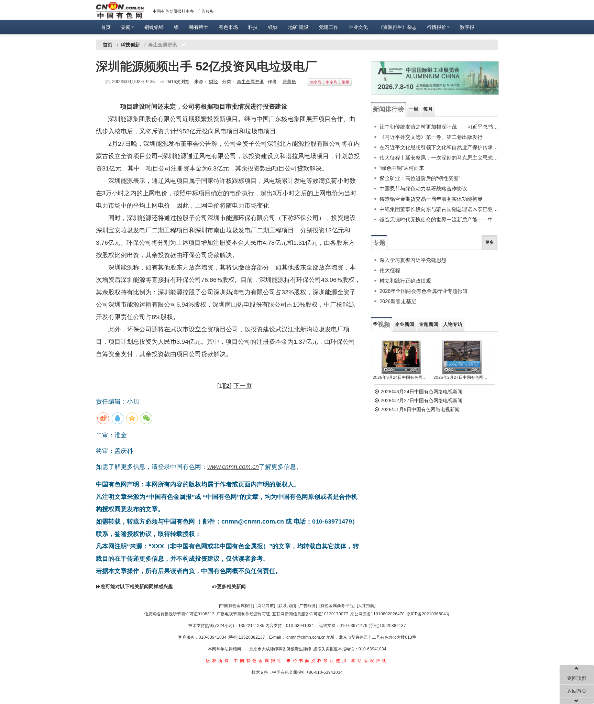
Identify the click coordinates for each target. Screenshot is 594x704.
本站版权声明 (369, 660)
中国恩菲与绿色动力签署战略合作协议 (423, 188)
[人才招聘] (366, 605)
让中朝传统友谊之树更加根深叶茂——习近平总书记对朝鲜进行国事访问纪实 (439, 127)
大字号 (315, 82)
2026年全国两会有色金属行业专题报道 (424, 291)
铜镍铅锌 (154, 27)
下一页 (242, 385)
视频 (384, 324)
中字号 (331, 82)
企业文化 (358, 27)
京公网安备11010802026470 (377, 614)
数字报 (467, 27)
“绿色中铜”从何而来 (402, 168)
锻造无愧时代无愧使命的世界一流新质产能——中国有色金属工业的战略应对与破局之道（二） (439, 219)
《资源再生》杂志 (397, 27)
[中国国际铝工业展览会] (435, 78)
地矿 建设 (298, 27)
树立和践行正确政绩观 (405, 281)
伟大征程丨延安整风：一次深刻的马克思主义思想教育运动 (439, 158)
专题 (379, 242)
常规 (345, 82)
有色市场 (228, 27)
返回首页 (576, 691)
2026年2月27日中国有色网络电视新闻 (462, 377)
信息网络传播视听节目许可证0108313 (179, 614)
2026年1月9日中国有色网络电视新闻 (419, 409)
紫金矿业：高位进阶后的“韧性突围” (420, 178)
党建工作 (328, 27)
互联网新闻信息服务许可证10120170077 (310, 614)
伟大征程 (390, 270)
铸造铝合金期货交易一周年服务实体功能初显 (431, 199)
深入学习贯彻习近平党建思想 (413, 260)
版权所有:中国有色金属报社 (244, 660)
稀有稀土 (198, 27)
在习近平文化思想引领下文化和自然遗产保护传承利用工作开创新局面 (439, 147)
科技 (253, 27)
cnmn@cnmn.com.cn (306, 637)
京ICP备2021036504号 (428, 614)
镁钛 (273, 27)
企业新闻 (404, 324)
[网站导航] (265, 605)
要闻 (126, 27)
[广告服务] (307, 605)
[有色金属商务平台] (336, 605)
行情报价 (436, 27)
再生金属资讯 (250, 81)
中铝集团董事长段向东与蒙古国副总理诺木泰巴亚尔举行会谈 (439, 209)
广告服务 (205, 11)
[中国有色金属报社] (236, 605)
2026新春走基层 (398, 301)
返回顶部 (576, 678)
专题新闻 (428, 324)
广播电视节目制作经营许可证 (243, 614)
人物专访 (452, 324)
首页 (106, 27)
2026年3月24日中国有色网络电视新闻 (401, 377)
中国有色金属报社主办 (173, 11)
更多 (489, 242)
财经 (213, 81)
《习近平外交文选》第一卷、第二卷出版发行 (431, 137)
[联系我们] (286, 605)
